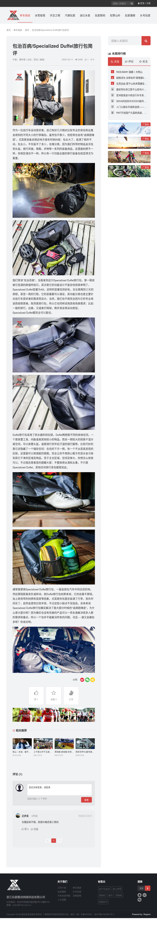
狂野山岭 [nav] (115, 15)
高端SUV (103, 901)
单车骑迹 (17, 29)
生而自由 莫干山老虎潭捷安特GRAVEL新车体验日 (129, 83)
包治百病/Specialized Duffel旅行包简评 (50, 29)
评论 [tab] (131, 61)
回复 (35, 829)
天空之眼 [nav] (55, 15)
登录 (142, 3)
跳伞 (110, 895)
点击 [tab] (116, 61)
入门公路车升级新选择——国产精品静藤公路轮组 (129, 106)
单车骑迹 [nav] (25, 15)
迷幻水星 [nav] (85, 15)
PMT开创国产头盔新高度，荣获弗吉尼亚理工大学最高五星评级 (129, 112)
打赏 (71, 699)
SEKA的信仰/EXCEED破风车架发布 (129, 101)
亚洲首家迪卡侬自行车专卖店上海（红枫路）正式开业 (129, 95)
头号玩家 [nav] (145, 15)
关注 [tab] (145, 61)
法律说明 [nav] (77, 895)
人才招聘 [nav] (61, 899)
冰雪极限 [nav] (40, 15)
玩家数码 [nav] (100, 15)
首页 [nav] (12, 15)
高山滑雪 (117, 888)
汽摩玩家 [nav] (70, 15)
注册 (148, 3)
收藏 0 (54, 699)
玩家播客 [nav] (130, 15)
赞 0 (26, 829)
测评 (27, 29)
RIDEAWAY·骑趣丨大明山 (127, 72)
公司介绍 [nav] (61, 887)
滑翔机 (102, 895)
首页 (8, 29)
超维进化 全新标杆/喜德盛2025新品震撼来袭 (129, 77)
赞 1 (36, 699)
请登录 (47, 787)
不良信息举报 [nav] (63, 895)
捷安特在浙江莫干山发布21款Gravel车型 (129, 89)
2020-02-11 (67, 59)
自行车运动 (104, 888)
